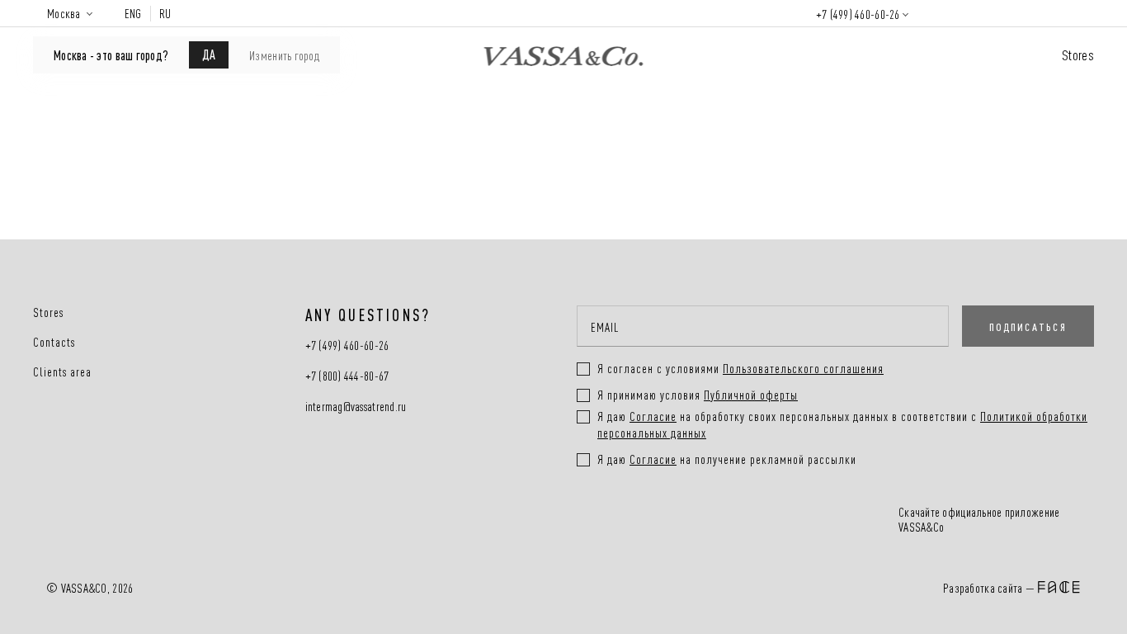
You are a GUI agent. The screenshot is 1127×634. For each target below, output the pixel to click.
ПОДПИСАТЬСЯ (1028, 326)
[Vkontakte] (620, 521)
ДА (208, 53)
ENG (133, 13)
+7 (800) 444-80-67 (347, 376)
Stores (1078, 54)
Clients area (62, 371)
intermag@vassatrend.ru (356, 407)
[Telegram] (743, 521)
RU (165, 13)
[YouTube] (681, 521)
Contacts (54, 341)
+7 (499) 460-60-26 (858, 13)
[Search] (942, 13)
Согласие (653, 415)
